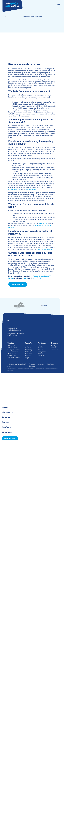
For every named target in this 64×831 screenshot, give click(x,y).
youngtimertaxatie (14, 189)
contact (25, 278)
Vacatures (7, 432)
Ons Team (6, 427)
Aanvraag (6, 417)
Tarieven (6, 422)
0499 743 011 (37, 278)
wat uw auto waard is (45, 249)
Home (5, 407)
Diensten (6, 412)
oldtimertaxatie (30, 189)
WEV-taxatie (43, 223)
